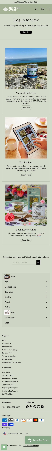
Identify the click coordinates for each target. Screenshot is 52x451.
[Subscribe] (38, 262)
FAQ (3, 340)
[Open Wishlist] (4, 447)
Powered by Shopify (31, 445)
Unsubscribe (7, 359)
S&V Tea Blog (7, 394)
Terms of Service (8, 356)
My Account (7, 347)
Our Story (6, 372)
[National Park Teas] (26, 68)
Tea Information (8, 385)
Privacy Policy (7, 353)
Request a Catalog (9, 378)
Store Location (8, 375)
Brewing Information (10, 388)
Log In (26, 32)
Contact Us (6, 343)
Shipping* (21, 2)
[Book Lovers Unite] (26, 205)
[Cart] (42, 9)
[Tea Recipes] (26, 137)
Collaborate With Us (10, 381)
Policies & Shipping (9, 350)
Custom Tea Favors (10, 391)
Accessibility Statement (11, 362)
